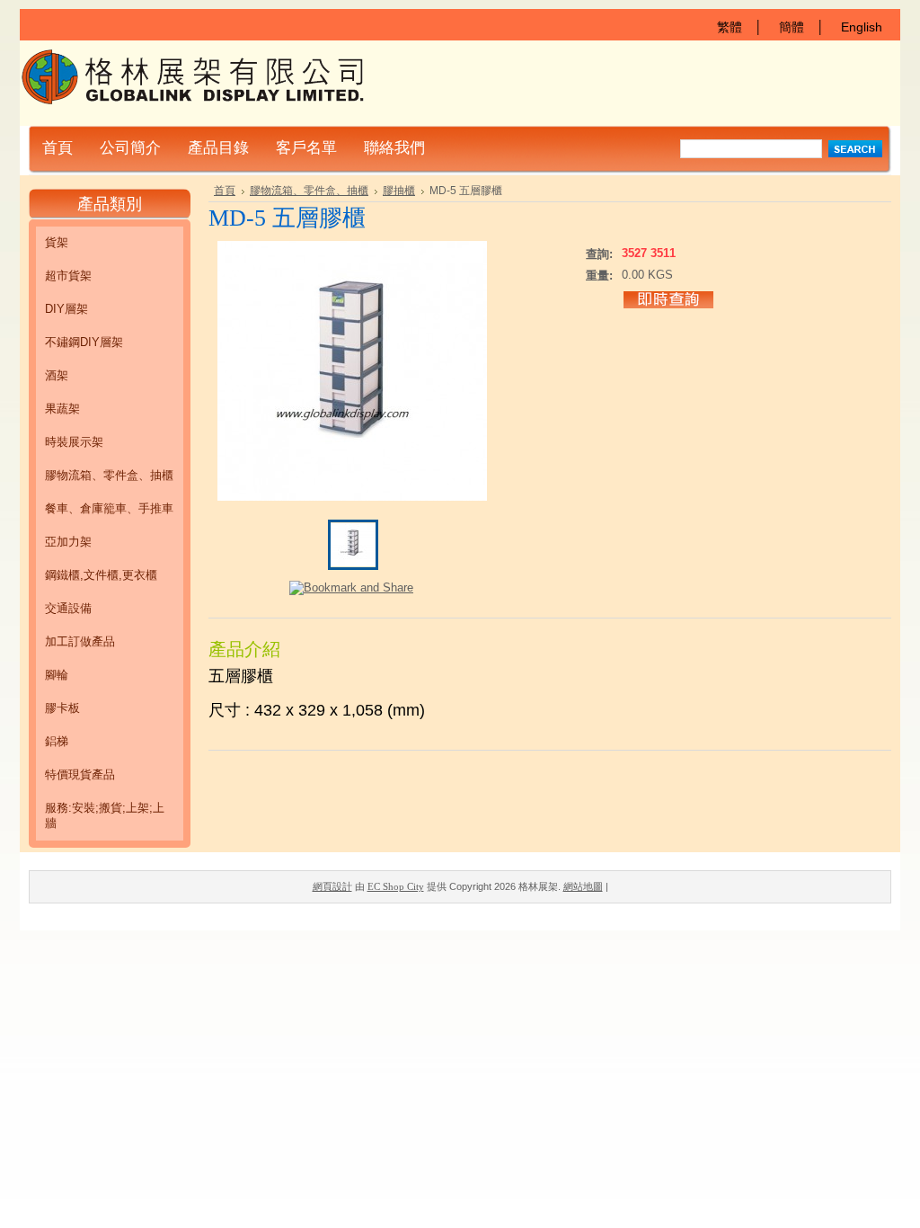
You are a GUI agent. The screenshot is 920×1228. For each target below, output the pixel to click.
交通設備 (68, 608)
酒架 (56, 375)
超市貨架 (68, 275)
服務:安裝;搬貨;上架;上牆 (104, 815)
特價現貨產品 (80, 774)
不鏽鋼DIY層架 (84, 342)
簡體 (791, 27)
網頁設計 (332, 886)
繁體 (729, 27)
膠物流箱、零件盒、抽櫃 (109, 475)
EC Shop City (395, 886)
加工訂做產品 (80, 641)
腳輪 (56, 674)
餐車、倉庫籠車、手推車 (109, 508)
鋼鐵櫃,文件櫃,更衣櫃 (101, 575)
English (861, 27)
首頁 (224, 190)
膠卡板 (62, 708)
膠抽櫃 (399, 190)
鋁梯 (56, 741)
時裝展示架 (74, 442)
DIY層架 (66, 309)
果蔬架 (62, 408)
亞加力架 (68, 541)
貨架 (56, 242)
